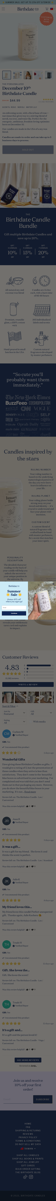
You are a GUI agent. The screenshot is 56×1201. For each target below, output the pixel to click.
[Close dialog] (53, 584)
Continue (14, 613)
